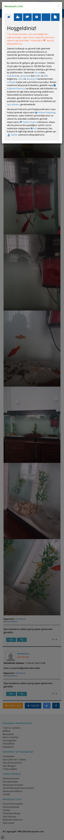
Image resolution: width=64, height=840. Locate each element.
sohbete (11, 82)
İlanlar (14, 134)
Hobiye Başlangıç (47, 112)
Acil (35, 128)
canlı (20, 78)
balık (37, 75)
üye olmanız (13, 104)
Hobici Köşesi (29, 122)
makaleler (12, 75)
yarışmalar (25, 75)
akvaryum (31, 78)
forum (37, 72)
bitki (46, 75)
